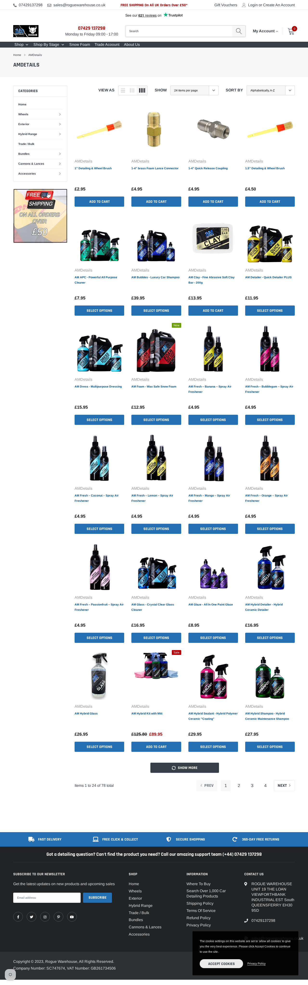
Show (161, 90)
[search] (238, 31)
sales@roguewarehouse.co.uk (79, 5)
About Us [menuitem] (132, 44)
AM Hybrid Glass (86, 713)
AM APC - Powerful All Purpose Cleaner (96, 280)
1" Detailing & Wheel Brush (93, 168)
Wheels (23, 114)
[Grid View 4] (142, 90)
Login (253, 5)
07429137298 (31, 5)
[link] (99, 130)
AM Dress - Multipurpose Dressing (98, 386)
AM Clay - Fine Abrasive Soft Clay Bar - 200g (211, 280)
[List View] (123, 90)
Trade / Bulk (26, 144)
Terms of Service (201, 911)
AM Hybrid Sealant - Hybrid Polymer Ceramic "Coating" (213, 716)
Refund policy (198, 918)
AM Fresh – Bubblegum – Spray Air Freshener (269, 389)
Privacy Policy (198, 925)
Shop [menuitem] (19, 44)
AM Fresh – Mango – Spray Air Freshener (209, 498)
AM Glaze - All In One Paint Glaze (210, 604)
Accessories (27, 173)
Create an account (279, 5)
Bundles (24, 154)
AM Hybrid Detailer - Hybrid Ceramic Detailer (264, 607)
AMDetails (35, 55)
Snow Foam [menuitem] (79, 44)
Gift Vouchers (225, 5)
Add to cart (99, 201)
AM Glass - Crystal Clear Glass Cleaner (152, 607)
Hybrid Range (27, 134)
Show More (187, 767)
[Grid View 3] (132, 90)
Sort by (234, 90)
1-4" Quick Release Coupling (208, 168)
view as (106, 90)
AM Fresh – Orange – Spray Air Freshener (266, 498)
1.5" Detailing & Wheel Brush (265, 168)
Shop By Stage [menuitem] (46, 44)
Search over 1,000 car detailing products (206, 893)
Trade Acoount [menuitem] (107, 44)
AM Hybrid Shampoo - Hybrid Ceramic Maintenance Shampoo (267, 716)
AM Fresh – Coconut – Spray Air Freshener (97, 498)
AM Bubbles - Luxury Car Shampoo (155, 277)
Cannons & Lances (31, 163)
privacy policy (256, 963)
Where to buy (198, 884)
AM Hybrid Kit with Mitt (146, 713)
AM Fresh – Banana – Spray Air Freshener (209, 389)
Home (17, 55)
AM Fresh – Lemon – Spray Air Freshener (152, 498)
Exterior (23, 124)
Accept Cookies (221, 963)
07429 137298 (91, 28)
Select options (99, 310)
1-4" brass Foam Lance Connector (155, 168)
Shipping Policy (199, 903)
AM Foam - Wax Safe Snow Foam (153, 386)
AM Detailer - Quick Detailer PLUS (268, 277)
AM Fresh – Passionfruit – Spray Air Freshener (99, 607)
